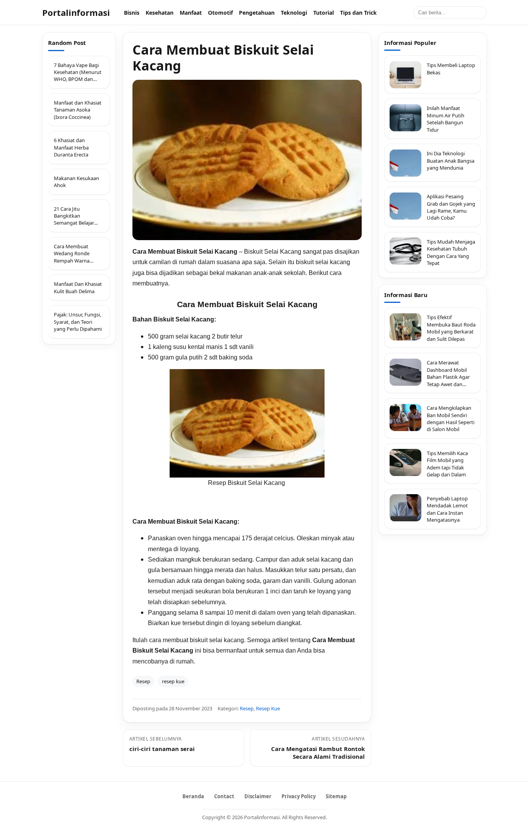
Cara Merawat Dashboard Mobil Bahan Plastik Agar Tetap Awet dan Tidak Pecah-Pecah (448, 373)
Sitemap (336, 796)
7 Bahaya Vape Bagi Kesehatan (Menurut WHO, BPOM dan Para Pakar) (77, 72)
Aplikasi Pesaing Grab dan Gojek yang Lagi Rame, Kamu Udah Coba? (451, 207)
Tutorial (323, 12)
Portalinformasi (76, 12)
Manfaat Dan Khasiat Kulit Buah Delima (78, 287)
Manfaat (191, 12)
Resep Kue (268, 708)
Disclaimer (257, 796)
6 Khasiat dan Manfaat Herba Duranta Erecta (71, 147)
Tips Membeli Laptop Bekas (451, 69)
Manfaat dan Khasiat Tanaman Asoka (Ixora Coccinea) (77, 109)
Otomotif (220, 12)
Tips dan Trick (358, 12)
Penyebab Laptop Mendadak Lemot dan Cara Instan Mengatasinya (447, 509)
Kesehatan (159, 12)
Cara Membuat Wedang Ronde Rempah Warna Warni (71, 253)
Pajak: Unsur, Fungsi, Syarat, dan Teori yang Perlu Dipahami (78, 321)
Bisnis (131, 12)
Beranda (193, 796)
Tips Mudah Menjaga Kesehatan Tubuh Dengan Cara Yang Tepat (451, 252)
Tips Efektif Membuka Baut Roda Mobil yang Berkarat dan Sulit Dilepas (451, 328)
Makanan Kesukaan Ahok (76, 182)
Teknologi (294, 12)
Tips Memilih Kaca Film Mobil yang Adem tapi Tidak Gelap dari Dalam (447, 464)
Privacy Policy (299, 796)
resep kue (173, 681)
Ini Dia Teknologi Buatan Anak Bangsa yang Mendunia (450, 161)
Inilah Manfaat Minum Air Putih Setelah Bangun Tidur (445, 119)
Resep (143, 681)
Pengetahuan (257, 12)
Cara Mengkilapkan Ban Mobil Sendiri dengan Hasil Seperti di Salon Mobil (450, 419)
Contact (224, 796)
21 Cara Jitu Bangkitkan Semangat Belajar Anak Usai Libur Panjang (74, 216)
